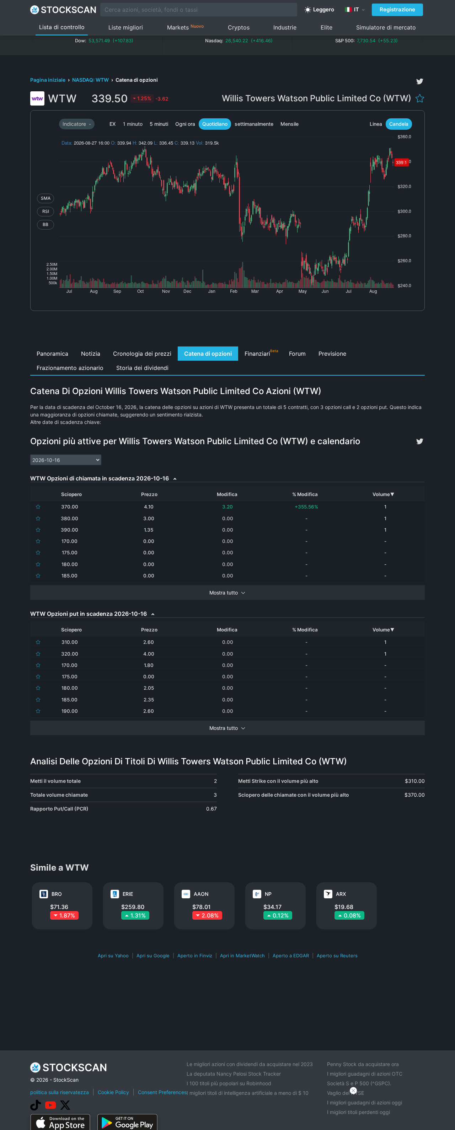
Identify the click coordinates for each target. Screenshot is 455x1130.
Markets (185, 27)
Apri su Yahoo (113, 955)
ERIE (128, 894)
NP (268, 894)
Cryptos (239, 27)
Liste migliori (125, 27)
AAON (201, 894)
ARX (341, 894)
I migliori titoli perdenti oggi (358, 1112)
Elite (326, 27)
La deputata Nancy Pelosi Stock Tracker (234, 1074)
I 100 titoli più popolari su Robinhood (229, 1083)
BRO (57, 894)
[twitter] (420, 81)
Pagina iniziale (48, 80)
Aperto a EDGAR (291, 955)
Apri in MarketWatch (242, 955)
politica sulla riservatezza (59, 1092)
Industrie (284, 27)
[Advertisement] (227, 330)
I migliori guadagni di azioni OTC (364, 1074)
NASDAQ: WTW (91, 80)
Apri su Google (153, 955)
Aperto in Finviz (194, 955)
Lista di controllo (62, 27)
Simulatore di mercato (386, 27)
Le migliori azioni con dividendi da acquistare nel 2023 (250, 1064)
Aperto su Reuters (337, 955)
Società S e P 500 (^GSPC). (359, 1083)
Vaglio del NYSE (345, 1093)
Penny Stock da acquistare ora (363, 1064)
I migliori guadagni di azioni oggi (364, 1102)
